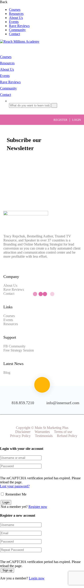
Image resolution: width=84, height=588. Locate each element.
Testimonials (44, 436)
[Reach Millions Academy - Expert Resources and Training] (19, 41)
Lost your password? (15, 486)
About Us (16, 18)
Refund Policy (67, 436)
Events (14, 22)
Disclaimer (22, 432)
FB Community (14, 346)
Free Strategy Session (18, 350)
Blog (6, 372)
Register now (37, 507)
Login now (37, 578)
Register (60, 120)
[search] (54, 105)
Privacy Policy (20, 436)
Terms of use (63, 432)
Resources (16, 14)
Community (17, 30)
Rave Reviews (19, 26)
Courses (14, 9)
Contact (14, 34)
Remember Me (15, 494)
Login (76, 120)
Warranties (42, 432)
